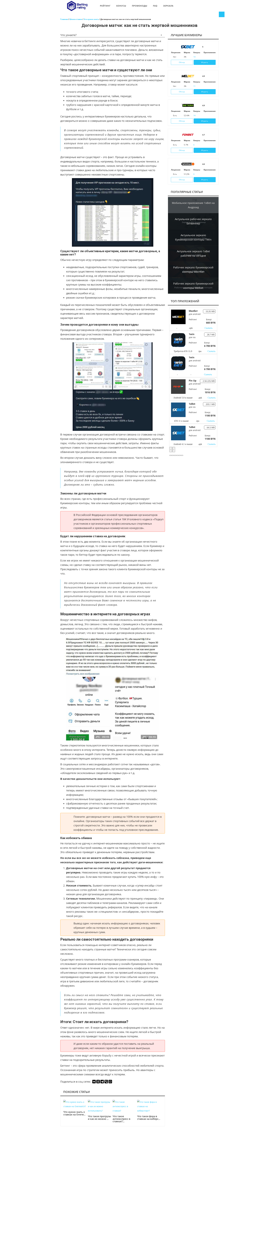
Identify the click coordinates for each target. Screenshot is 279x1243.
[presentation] (170, 449)
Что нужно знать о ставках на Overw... (74, 1113)
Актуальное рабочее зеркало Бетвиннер (193, 221)
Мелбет (193, 311)
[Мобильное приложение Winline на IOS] (205, 174)
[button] (170, 455)
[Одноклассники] (98, 1081)
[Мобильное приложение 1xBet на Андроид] (209, 57)
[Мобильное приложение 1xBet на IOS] (205, 57)
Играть (204, 62)
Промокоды (139, 5)
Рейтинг (105, 5)
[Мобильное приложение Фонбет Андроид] (209, 145)
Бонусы (121, 5)
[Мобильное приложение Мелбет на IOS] (205, 86)
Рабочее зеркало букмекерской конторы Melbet (193, 286)
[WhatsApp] (110, 1081)
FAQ (155, 5)
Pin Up (192, 380)
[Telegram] (102, 1081)
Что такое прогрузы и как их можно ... (99, 1117)
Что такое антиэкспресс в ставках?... (121, 1119)
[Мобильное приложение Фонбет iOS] (205, 145)
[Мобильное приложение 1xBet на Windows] (213, 57)
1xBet (192, 403)
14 (194, 57)
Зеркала (168, 5)
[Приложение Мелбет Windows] (213, 86)
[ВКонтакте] (94, 1081)
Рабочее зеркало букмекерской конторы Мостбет (193, 269)
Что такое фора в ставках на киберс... (148, 1117)
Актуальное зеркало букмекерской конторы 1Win (193, 237)
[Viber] (106, 1081)
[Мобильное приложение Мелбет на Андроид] (209, 86)
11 (194, 86)
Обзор (182, 62)
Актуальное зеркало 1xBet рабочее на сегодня (193, 253)
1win (191, 334)
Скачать (208, 328)
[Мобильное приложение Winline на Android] (209, 174)
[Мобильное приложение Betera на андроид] (205, 115)
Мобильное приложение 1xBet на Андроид (193, 205)
